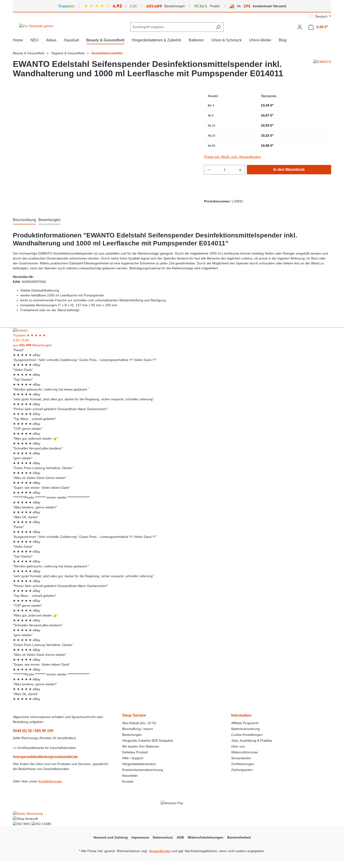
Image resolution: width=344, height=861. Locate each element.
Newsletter (130, 775)
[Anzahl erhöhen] (240, 170)
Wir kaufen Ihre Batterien (140, 746)
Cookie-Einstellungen (247, 735)
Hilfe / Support (132, 758)
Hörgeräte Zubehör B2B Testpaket (147, 740)
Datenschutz (163, 837)
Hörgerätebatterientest (139, 764)
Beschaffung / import (137, 729)
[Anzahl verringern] (209, 170)
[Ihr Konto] (299, 27)
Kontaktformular (50, 781)
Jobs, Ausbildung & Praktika (251, 740)
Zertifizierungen (242, 764)
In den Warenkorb (289, 169)
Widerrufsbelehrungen (205, 837)
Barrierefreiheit (239, 837)
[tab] (24, 220)
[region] (103, 141)
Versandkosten (160, 851)
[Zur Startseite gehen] (36, 26)
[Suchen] (218, 27)
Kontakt (127, 781)
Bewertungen (132, 735)
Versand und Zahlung (110, 837)
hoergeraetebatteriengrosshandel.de (45, 757)
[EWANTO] (322, 70)
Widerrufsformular (244, 752)
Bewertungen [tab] (49, 220)
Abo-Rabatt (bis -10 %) (139, 723)
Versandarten (241, 758)
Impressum (140, 837)
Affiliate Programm (245, 723)
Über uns (238, 746)
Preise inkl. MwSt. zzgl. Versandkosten (232, 157)
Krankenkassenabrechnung (142, 770)
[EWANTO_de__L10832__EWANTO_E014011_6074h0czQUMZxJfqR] (103, 141)
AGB (180, 837)
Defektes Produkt (135, 752)
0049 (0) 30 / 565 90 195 (33, 731)
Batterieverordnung (245, 729)
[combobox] (171, 27)
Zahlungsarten (242, 770)
